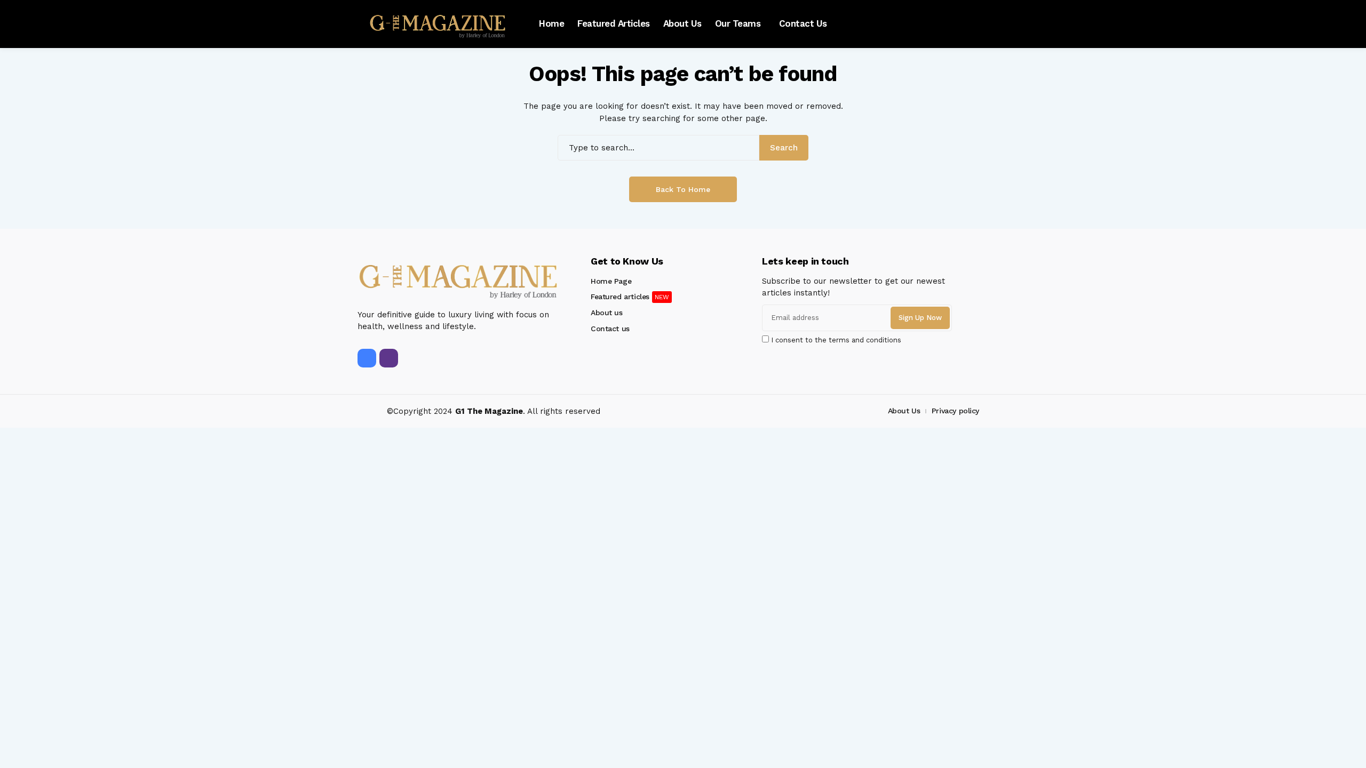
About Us (904, 410)
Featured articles (620, 296)
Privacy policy (955, 410)
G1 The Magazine (489, 411)
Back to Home (683, 189)
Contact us (610, 328)
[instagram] (388, 358)
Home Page (611, 281)
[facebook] (367, 358)
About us (607, 312)
